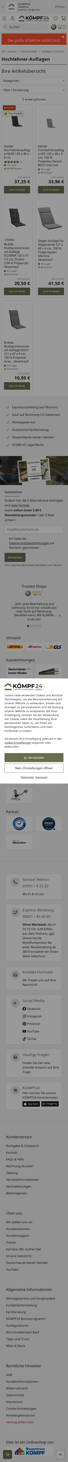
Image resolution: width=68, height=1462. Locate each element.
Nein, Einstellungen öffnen (34, 768)
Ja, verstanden (34, 758)
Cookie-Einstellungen (18, 742)
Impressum (41, 777)
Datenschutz (27, 777)
